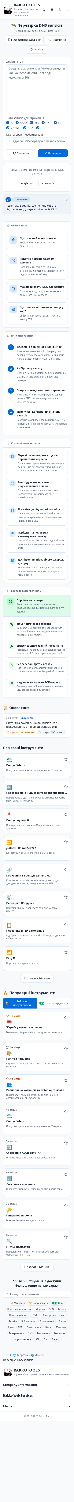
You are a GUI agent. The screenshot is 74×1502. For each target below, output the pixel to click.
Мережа (40, 1309)
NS (60, 122)
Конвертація (50, 1315)
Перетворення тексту (19, 1309)
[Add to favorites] (65, 759)
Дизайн (12, 1321)
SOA (30, 128)
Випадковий (47, 1321)
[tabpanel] (37, 1141)
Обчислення (34, 1327)
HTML (35, 1315)
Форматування (22, 1339)
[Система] (60, 10)
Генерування (16, 1333)
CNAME (15, 128)
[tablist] (37, 1003)
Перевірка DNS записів (51, 732)
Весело (56, 1339)
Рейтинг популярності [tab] (22, 1003)
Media (7, 1406)
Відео (10, 1327)
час (63, 1315)
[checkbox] (7, 122)
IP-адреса (61, 1327)
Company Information (20, 1385)
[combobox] (40, 1294)
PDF (20, 1327)
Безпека (62, 1309)
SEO (51, 1309)
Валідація (59, 1333)
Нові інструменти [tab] (57, 1003)
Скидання (23, 153)
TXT (48, 122)
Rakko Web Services (18, 1395)
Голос (48, 1327)
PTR (43, 128)
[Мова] (52, 10)
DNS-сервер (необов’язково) (24, 134)
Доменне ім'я (15, 61)
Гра (45, 1339)
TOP (5, 1355)
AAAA (23, 122)
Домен (62, 1321)
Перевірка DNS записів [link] (18, 1360)
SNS (30, 1333)
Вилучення (43, 1333)
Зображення (28, 1321)
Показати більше (37, 978)
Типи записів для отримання (25, 118)
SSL (37, 1339)
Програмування (18, 1315)
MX (37, 122)
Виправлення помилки (21, 732)
